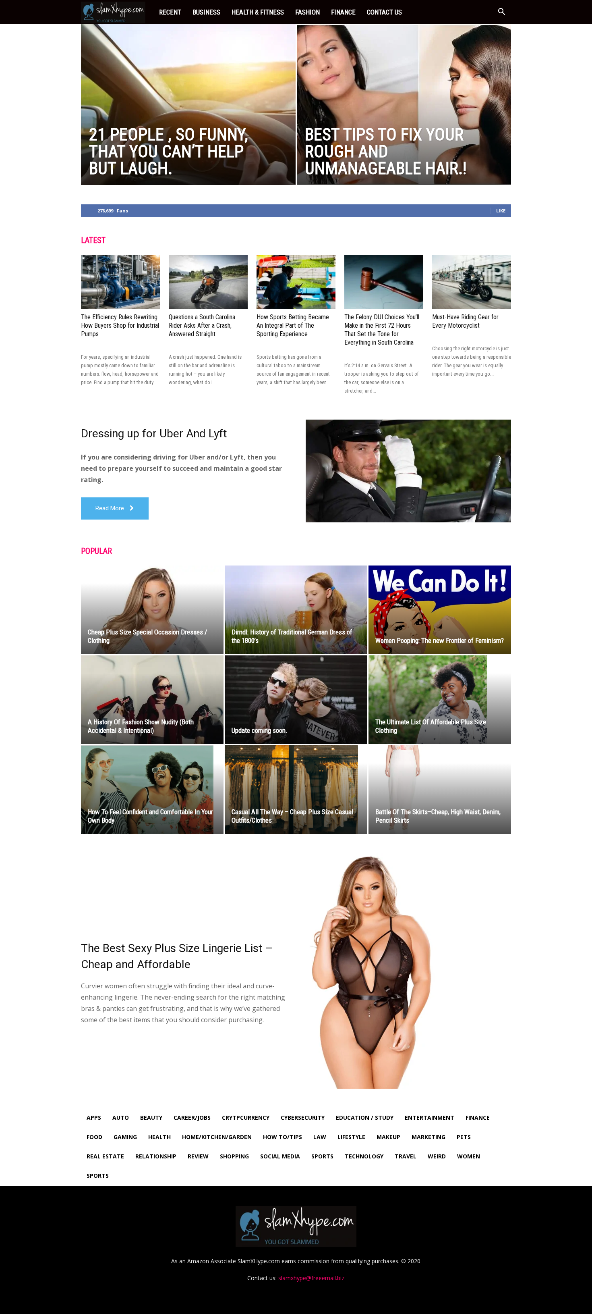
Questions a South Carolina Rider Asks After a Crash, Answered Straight (202, 325)
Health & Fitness (258, 12)
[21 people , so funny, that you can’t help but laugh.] (188, 117)
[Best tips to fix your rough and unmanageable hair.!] (404, 104)
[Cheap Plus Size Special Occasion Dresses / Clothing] (152, 610)
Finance (343, 12)
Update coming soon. (260, 730)
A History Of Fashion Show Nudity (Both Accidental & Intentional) (141, 726)
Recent (170, 12)
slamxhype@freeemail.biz (311, 1278)
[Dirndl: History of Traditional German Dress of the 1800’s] (296, 610)
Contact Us (384, 12)
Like (500, 211)
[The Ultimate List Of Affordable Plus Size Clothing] (439, 699)
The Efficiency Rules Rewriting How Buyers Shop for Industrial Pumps (120, 325)
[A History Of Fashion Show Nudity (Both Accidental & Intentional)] (152, 699)
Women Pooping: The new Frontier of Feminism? (439, 640)
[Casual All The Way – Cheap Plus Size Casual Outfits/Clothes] (296, 789)
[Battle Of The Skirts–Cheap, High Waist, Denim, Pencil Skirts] (439, 789)
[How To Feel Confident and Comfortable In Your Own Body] (152, 789)
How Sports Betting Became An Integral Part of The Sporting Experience (293, 325)
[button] (501, 13)
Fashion (307, 12)
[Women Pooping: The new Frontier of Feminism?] (439, 610)
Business (206, 12)
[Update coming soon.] (296, 699)
